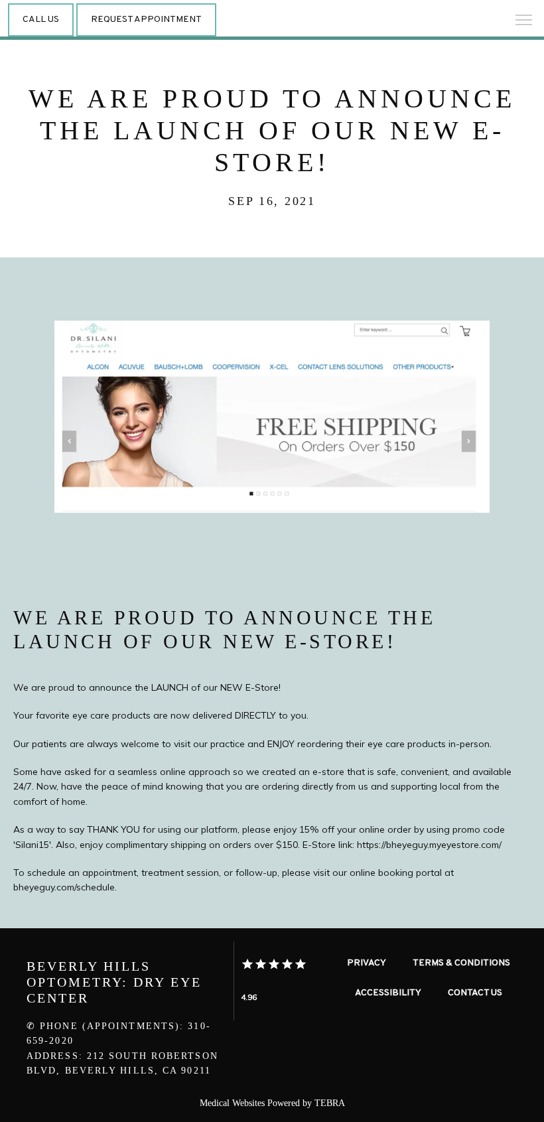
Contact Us (475, 993)
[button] (524, 21)
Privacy (366, 963)
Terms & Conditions (461, 963)
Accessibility (388, 993)
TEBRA (329, 1103)
